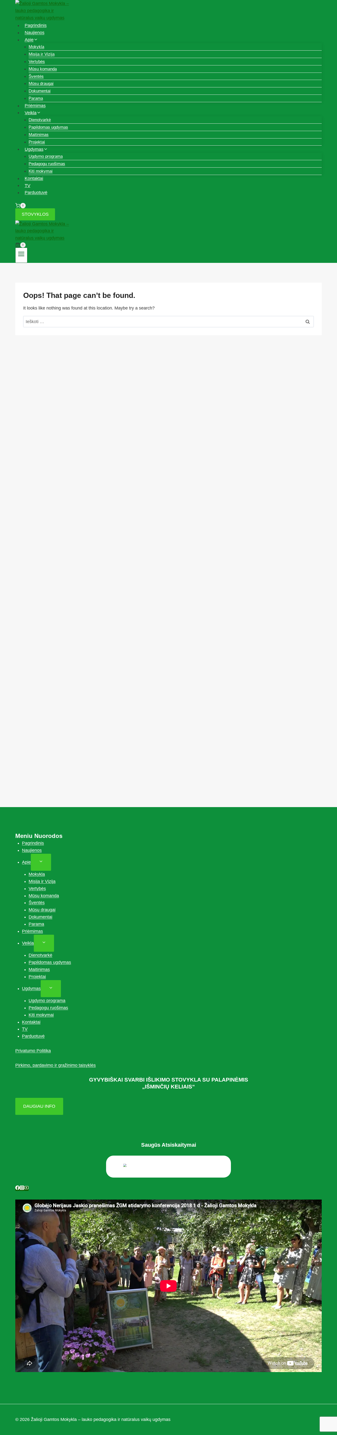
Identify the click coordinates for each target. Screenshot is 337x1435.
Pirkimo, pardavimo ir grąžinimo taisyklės (55, 1065)
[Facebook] (17, 1188)
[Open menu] (21, 255)
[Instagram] (22, 1188)
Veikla (28, 943)
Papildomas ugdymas (48, 127)
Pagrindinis (36, 25)
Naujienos (34, 32)
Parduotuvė (36, 192)
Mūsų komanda (43, 69)
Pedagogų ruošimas (47, 163)
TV (27, 185)
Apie (26, 862)
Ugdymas (31, 988)
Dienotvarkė (40, 119)
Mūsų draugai (41, 83)
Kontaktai (34, 178)
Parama (36, 98)
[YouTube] (26, 1188)
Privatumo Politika (33, 1050)
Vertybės (37, 61)
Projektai (37, 142)
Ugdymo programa (46, 156)
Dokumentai (40, 91)
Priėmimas (35, 105)
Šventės (36, 76)
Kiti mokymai (41, 171)
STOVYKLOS (35, 214)
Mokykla (36, 46)
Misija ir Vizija (42, 54)
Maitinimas (39, 134)
